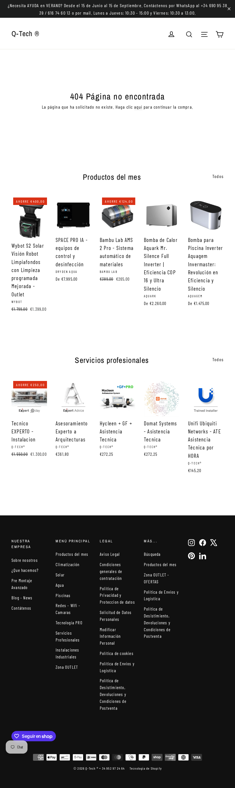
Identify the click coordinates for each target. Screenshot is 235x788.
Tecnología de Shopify (146, 768)
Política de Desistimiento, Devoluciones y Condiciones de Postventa (113, 694)
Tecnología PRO (69, 622)
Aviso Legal (110, 554)
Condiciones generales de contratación (111, 571)
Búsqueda (152, 554)
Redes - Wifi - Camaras (68, 609)
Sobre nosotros (24, 560)
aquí (138, 107)
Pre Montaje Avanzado (21, 584)
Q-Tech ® (25, 33)
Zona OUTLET (67, 667)
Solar (60, 574)
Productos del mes (72, 554)
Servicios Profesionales (68, 636)
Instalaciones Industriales (67, 653)
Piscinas (63, 595)
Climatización (68, 564)
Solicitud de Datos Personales (116, 616)
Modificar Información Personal (110, 636)
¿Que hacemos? (25, 570)
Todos (218, 176)
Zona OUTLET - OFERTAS (156, 578)
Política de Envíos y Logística (117, 667)
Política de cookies (117, 653)
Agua (60, 585)
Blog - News (21, 597)
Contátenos (21, 608)
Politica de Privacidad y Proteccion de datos (117, 595)
